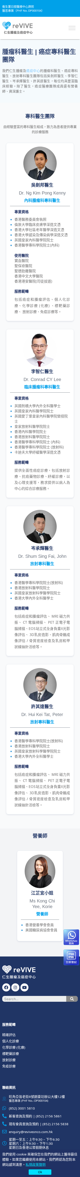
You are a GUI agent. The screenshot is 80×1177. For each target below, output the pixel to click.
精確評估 (9, 1034)
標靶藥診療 (10, 1053)
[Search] (72, 999)
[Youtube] (24, 987)
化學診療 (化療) (13, 1047)
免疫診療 (9, 1066)
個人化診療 (10, 1041)
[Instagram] (15, 987)
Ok (40, 1172)
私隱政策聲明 (36, 1164)
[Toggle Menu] (72, 28)
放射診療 (9, 1060)
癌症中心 (33, 71)
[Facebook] (6, 987)
